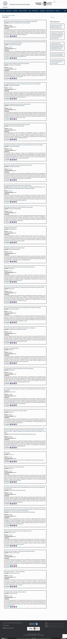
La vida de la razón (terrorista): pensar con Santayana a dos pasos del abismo (57, 62)
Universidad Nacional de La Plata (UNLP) (44, 638)
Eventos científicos (23, 10)
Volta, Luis (23, 186)
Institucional (8, 10)
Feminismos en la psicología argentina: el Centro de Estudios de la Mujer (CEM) (21, 21)
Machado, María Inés (35, 186)
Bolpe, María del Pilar (20, 188)
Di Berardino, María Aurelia (14, 166)
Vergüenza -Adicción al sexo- (11, 227)
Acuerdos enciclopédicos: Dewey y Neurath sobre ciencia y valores (18, 165)
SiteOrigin (42, 635)
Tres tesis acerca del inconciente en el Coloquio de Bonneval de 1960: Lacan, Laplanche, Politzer (24, 287)
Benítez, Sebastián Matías (24, 22)
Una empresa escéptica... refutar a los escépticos (15, 571)
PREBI (33, 635)
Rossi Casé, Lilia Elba (13, 434)
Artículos (46, 626)
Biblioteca (15, 10)
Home (3, 15)
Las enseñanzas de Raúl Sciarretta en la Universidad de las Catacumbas (20, 267)
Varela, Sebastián (31, 512)
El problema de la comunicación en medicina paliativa (16, 410)
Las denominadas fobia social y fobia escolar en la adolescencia (18, 185)
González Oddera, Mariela (14, 85)
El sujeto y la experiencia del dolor (12, 348)
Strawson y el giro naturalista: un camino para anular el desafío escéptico (19, 551)
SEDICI (35, 635)
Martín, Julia (27, 186)
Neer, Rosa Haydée (21, 434)
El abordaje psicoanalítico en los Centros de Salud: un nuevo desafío (19, 207)
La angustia (7, 453)
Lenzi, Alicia (11, 309)
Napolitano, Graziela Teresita (15, 186)
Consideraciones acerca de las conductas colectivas (15, 591)
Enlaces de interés (50, 10)
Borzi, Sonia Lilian (17, 329)
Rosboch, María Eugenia (14, 490)
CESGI (30, 635)
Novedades (42, 10)
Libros (46, 622)
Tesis (29, 10)
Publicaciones (35, 10)
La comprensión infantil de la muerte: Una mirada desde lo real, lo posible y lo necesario (23, 307)
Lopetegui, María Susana (31, 434)
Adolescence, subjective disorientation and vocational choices (17, 104)
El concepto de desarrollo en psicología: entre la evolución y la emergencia (20, 327)
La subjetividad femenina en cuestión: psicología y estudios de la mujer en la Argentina (23, 83)
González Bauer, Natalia (29, 188)
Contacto (57, 10)
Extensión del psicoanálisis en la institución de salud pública (17, 63)
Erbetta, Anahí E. (11, 188)
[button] (65, 10)
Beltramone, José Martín (14, 22)
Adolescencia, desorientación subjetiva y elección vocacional (17, 124)
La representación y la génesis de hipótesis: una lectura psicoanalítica (19, 368)
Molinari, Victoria (12, 391)
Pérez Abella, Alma (13, 229)
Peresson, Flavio (22, 490)
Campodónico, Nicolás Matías (15, 44)
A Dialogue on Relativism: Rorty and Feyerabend (15, 247)
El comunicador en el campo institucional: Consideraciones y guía (18, 530)
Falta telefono (6, 625)
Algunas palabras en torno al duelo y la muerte (14, 467)
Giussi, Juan (11, 349)
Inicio (4, 10)
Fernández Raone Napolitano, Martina (16, 105)
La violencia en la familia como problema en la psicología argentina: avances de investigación (24, 144)
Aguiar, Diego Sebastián (22, 512)
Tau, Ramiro (16, 309)
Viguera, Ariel (11, 268)
